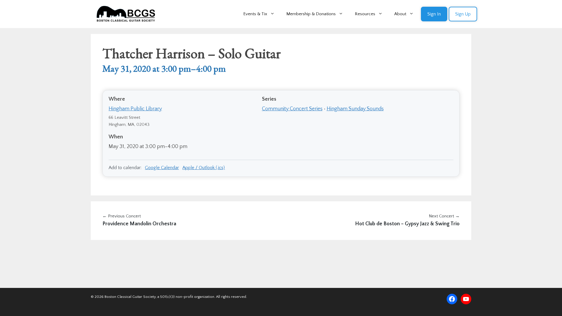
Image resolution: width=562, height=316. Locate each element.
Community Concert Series (292, 109)
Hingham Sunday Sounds (355, 109)
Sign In (434, 14)
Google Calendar (162, 167)
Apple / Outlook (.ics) (203, 167)
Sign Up (463, 14)
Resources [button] (365, 13)
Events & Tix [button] (255, 13)
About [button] (400, 13)
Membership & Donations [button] (311, 13)
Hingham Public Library (135, 109)
